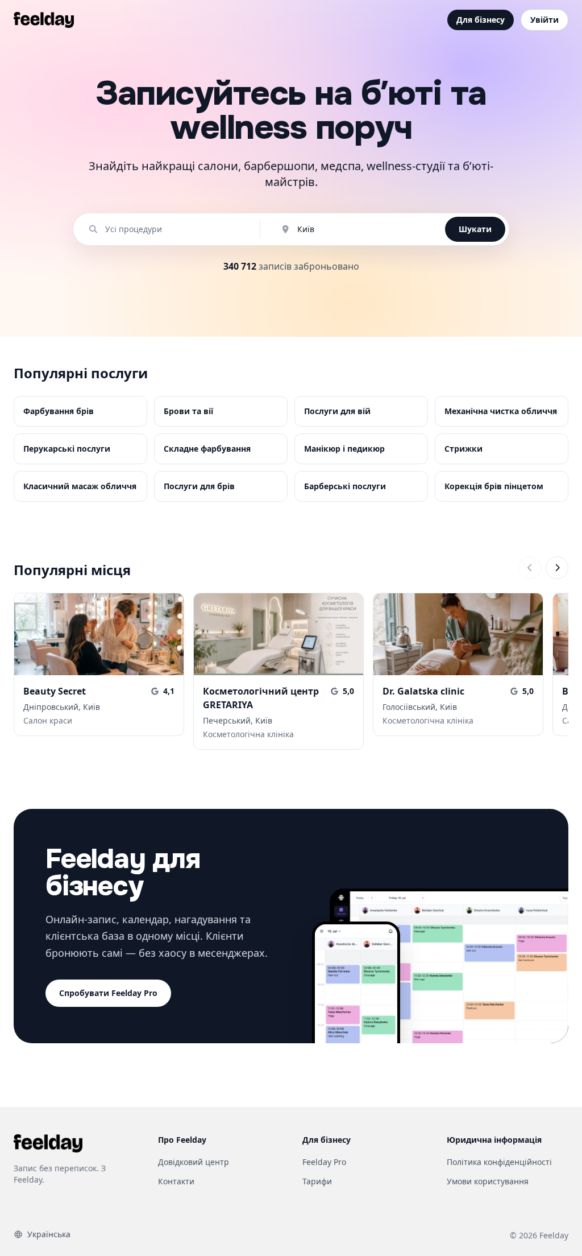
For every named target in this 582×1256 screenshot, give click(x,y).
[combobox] (172, 229)
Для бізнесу (480, 19)
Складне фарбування (207, 448)
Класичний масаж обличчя (79, 486)
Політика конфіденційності (499, 1161)
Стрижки (463, 448)
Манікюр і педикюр (344, 448)
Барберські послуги (345, 486)
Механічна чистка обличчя (500, 411)
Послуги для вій (337, 411)
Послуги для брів (199, 486)
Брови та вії (188, 411)
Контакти (176, 1181)
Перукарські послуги (66, 448)
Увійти (544, 19)
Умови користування (488, 1181)
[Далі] (557, 567)
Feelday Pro (324, 1161)
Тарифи (317, 1181)
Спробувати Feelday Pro (108, 993)
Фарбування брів (58, 411)
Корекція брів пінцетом (493, 486)
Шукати (475, 229)
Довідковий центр (193, 1161)
